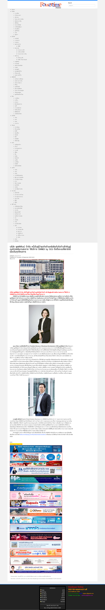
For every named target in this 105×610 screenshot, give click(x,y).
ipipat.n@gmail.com (88, 593)
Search (70, 3)
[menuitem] (13, 9)
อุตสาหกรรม (18, 255)
